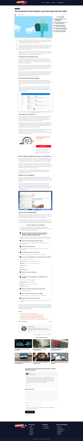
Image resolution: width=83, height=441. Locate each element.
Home (43, 2)
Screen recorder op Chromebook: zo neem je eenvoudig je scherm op (34, 319)
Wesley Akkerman (21, 14)
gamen (38, 47)
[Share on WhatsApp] (66, 14)
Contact (59, 434)
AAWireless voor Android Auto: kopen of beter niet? (60, 31)
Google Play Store (37, 112)
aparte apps (37, 73)
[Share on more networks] (62, 14)
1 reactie (50, 321)
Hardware (53, 2)
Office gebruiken (28, 47)
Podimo (31, 431)
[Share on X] (65, 14)
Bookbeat (32, 432)
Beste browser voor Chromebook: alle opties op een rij (32, 316)
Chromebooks (19, 6)
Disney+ (31, 428)
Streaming (47, 2)
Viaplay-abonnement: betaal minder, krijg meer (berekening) (60, 19)
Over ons (59, 426)
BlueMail (29, 177)
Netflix (31, 426)
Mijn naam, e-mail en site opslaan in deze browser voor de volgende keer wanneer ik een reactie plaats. (40, 408)
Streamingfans (60, 2)
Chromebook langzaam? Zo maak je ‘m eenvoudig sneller (32, 315)
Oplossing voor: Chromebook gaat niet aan (29, 313)
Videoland (32, 429)
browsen (34, 47)
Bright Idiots (48, 439)
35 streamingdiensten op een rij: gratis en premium (61, 23)
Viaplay (31, 434)
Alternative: (27, 414)
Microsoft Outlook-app (24, 80)
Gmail (38, 58)
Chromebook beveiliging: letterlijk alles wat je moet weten (32, 317)
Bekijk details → (43, 146)
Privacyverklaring (60, 429)
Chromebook (32, 66)
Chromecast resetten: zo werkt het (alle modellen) (60, 26)
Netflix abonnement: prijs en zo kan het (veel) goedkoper (61, 28)
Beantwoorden (29, 385)
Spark (19, 158)
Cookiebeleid (60, 431)
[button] (66, 3)
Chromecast (46, 426)
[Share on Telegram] (67, 14)
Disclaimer (59, 432)
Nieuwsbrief (59, 428)
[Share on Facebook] (63, 14)
